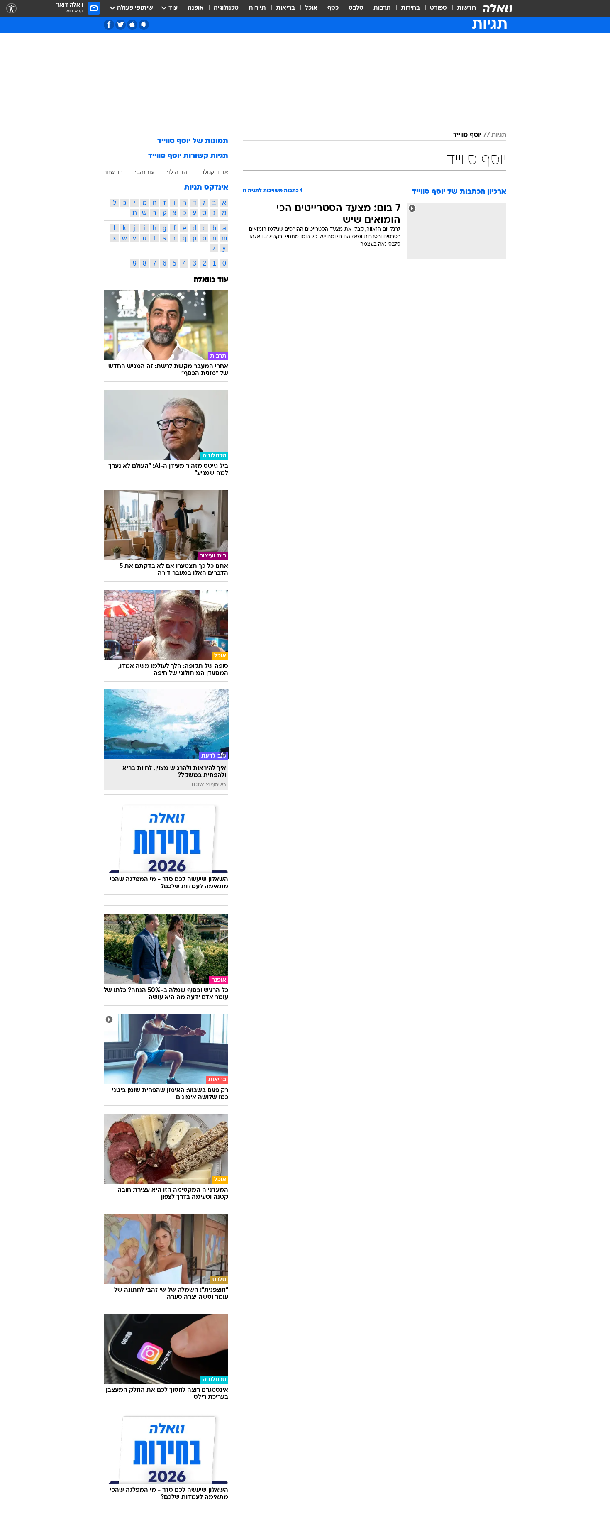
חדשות (466, 8)
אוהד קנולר (214, 172)
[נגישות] (11, 8)
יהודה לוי (178, 172)
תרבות (382, 8)
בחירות (410, 8)
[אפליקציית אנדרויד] (144, 25)
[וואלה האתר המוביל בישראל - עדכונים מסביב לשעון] (497, 8)
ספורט (438, 8)
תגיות (498, 135)
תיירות (257, 8)
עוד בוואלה (211, 279)
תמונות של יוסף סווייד (192, 141)
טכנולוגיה (226, 8)
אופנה (196, 8)
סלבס (356, 8)
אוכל (311, 8)
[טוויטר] (120, 25)
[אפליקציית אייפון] (132, 25)
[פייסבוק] (109, 25)
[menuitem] (461, 8)
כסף (333, 8)
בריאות (285, 8)
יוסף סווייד (467, 135)
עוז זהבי (144, 172)
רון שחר (113, 172)
